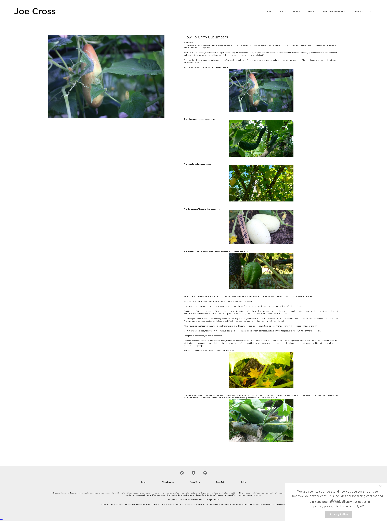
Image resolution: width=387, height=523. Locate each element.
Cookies (243, 482)
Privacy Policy (220, 482)
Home (269, 11)
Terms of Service (195, 482)
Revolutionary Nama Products (334, 11)
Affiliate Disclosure (168, 482)
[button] (337, 496)
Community (357, 11)
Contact (143, 482)
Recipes (295, 11)
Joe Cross (35, 11)
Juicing (281, 11)
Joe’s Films (311, 11)
